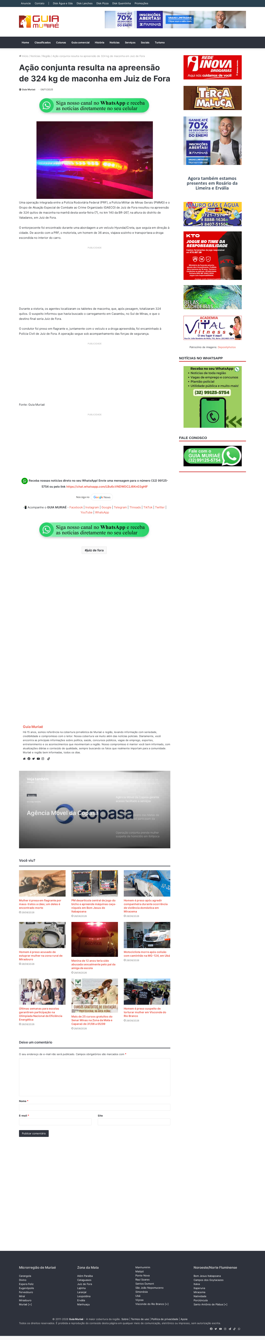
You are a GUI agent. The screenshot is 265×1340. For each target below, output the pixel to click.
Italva (197, 1284)
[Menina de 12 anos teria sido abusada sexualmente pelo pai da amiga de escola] (94, 939)
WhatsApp (102, 512)
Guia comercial (80, 42)
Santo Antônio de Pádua (208, 1304)
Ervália (81, 1300)
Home (25, 42)
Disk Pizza (102, 3)
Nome (23, 1101)
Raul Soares (142, 1279)
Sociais (145, 42)
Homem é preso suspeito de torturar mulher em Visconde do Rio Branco (145, 1012)
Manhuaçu (83, 1304)
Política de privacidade (164, 1319)
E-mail (24, 1115)
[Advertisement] (94, 278)
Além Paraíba (85, 1275)
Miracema (199, 1292)
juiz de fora (95, 550)
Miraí (22, 1296)
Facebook (76, 507)
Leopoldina (83, 1296)
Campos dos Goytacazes (208, 1279)
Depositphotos (227, 347)
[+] (30, 1304)
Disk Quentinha (121, 3)
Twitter (160, 507)
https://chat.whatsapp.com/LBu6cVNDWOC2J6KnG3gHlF (107, 486)
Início (24, 56)
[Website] (25, 758)
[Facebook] (30, 758)
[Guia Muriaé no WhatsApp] (94, 105)
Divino (22, 1279)
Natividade (200, 1296)
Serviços (130, 42)
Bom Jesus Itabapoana (207, 1275)
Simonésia (141, 1291)
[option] (94, 809)
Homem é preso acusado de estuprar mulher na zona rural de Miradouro (40, 955)
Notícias (115, 42)
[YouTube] (39, 758)
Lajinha (81, 1288)
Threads (135, 507)
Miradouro (25, 1300)
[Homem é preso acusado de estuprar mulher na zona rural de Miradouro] (42, 935)
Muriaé (23, 1304)
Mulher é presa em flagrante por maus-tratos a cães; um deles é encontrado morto (40, 904)
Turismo (160, 42)
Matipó (139, 1271)
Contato (39, 3)
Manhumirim (142, 1267)
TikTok (147, 507)
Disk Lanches (85, 3)
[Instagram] (44, 758)
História (99, 42)
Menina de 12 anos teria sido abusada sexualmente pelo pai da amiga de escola (93, 964)
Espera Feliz (26, 1284)
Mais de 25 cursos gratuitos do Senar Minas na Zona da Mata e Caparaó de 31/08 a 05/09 (92, 1020)
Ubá (137, 1295)
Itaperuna (199, 1288)
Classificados (43, 42)
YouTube (87, 512)
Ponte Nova (142, 1275)
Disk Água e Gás (63, 3)
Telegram (120, 507)
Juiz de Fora (84, 1284)
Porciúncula (201, 1300)
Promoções (141, 3)
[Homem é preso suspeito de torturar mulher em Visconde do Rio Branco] (147, 992)
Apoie (184, 1319)
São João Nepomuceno (149, 1287)
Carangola (25, 1275)
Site (100, 1115)
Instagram (92, 507)
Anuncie (26, 3)
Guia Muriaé (28, 89)
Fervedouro (26, 1292)
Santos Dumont (144, 1283)
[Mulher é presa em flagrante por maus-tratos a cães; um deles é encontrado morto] (42, 883)
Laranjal (81, 1292)
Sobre (125, 1319)
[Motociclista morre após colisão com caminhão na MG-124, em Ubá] (147, 935)
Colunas (61, 42)
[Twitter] (34, 758)
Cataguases (84, 1279)
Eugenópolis (26, 1288)
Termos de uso (140, 1319)
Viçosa (139, 1299)
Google (106, 507)
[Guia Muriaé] (39, 22)
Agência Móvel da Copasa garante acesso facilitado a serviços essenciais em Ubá (65, 810)
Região (46, 56)
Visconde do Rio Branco (149, 1304)
